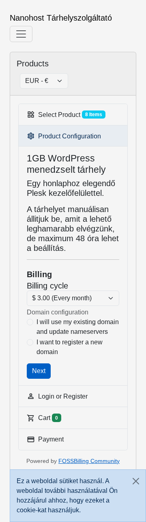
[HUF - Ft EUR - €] (41, 81)
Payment (51, 439)
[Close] (136, 481)
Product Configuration (69, 136)
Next (38, 370)
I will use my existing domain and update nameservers (77, 326)
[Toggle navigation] (21, 34)
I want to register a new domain (69, 347)
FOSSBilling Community (89, 461)
